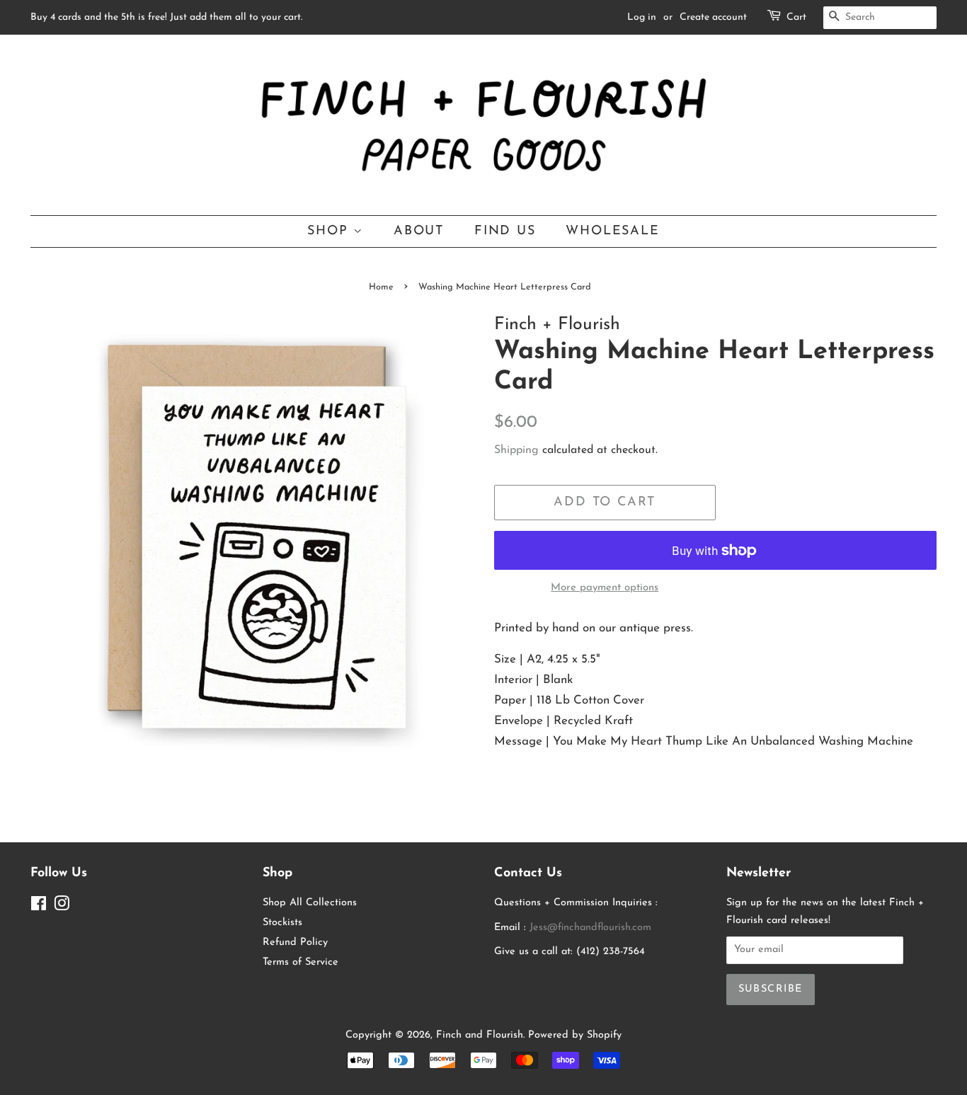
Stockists (282, 922)
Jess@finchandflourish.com (590, 927)
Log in (641, 17)
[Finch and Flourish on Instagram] (61, 907)
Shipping (516, 450)
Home (381, 287)
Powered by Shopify (575, 1035)
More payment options (604, 588)
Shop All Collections (310, 903)
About (419, 231)
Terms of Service (300, 962)
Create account (713, 17)
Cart (796, 17)
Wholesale (612, 231)
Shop (330, 231)
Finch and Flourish (479, 1035)
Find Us (505, 231)
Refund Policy (295, 942)
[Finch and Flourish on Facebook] (38, 907)
